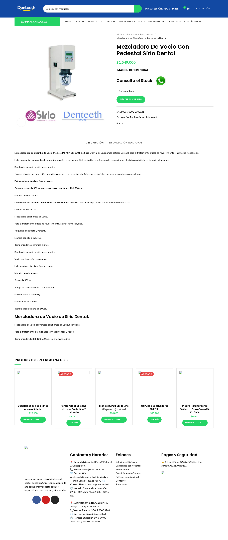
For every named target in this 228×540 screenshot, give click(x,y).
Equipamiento (147, 34)
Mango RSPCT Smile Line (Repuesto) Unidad (114, 407)
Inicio (119, 34)
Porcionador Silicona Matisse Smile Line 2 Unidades (73, 409)
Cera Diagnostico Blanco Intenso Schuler (33, 407)
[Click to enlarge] (21, 122)
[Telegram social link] (142, 123)
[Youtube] (46, 500)
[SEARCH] (138, 9)
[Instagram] (55, 500)
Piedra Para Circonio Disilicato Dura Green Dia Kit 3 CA (194, 409)
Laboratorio (131, 34)
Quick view (46, 376)
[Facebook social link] (126, 123)
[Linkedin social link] (138, 123)
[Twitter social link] (130, 123)
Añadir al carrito (131, 99)
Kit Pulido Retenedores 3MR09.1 (154, 407)
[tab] (94, 141)
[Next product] (211, 36)
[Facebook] (36, 500)
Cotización (203, 8)
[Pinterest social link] (134, 123)
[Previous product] (205, 36)
